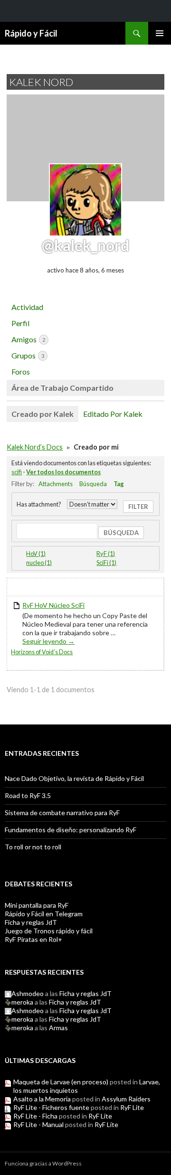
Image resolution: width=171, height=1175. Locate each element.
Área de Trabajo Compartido (62, 387)
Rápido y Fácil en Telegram (44, 914)
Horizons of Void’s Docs (42, 652)
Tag (119, 484)
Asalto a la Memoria (42, 1099)
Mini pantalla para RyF (36, 905)
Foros (20, 371)
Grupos (27, 355)
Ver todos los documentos (63, 472)
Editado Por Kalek (112, 413)
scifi (16, 472)
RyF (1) (105, 553)
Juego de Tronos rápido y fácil (49, 931)
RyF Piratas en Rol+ (33, 939)
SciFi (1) (106, 562)
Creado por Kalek (42, 413)
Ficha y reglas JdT (31, 922)
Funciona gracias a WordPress (43, 1163)
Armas (58, 1028)
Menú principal (159, 33)
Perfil (20, 323)
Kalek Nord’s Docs (35, 447)
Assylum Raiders (126, 1099)
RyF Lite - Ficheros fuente (51, 1107)
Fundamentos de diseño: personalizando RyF (70, 830)
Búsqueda (93, 484)
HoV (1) (36, 553)
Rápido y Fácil (31, 33)
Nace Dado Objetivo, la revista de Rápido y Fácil (74, 778)
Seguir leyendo (48, 641)
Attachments (55, 484)
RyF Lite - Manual (38, 1124)
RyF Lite (132, 1107)
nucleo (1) (39, 562)
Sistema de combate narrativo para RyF (62, 812)
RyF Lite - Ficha (35, 1116)
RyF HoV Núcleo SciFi (53, 605)
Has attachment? (39, 504)
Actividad (27, 306)
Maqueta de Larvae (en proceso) (60, 1082)
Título (23, 587)
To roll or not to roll (33, 847)
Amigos (28, 339)
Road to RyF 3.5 (28, 795)
